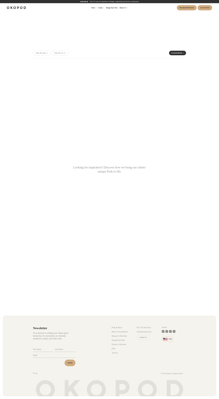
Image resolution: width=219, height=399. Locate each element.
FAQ (113, 349)
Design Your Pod (111, 8)
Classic (38, 128)
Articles (115, 353)
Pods (93, 8)
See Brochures (119, 282)
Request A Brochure (119, 336)
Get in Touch (204, 8)
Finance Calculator (119, 344)
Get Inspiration (81, 282)
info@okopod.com (144, 332)
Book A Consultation (45, 282)
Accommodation (65, 128)
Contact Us (143, 337)
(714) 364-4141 (145, 327)
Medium (50, 128)
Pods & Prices (117, 327)
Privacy (35, 373)
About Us (122, 8)
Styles (100, 8)
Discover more (125, 233)
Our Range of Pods (161, 282)
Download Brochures (187, 8)
